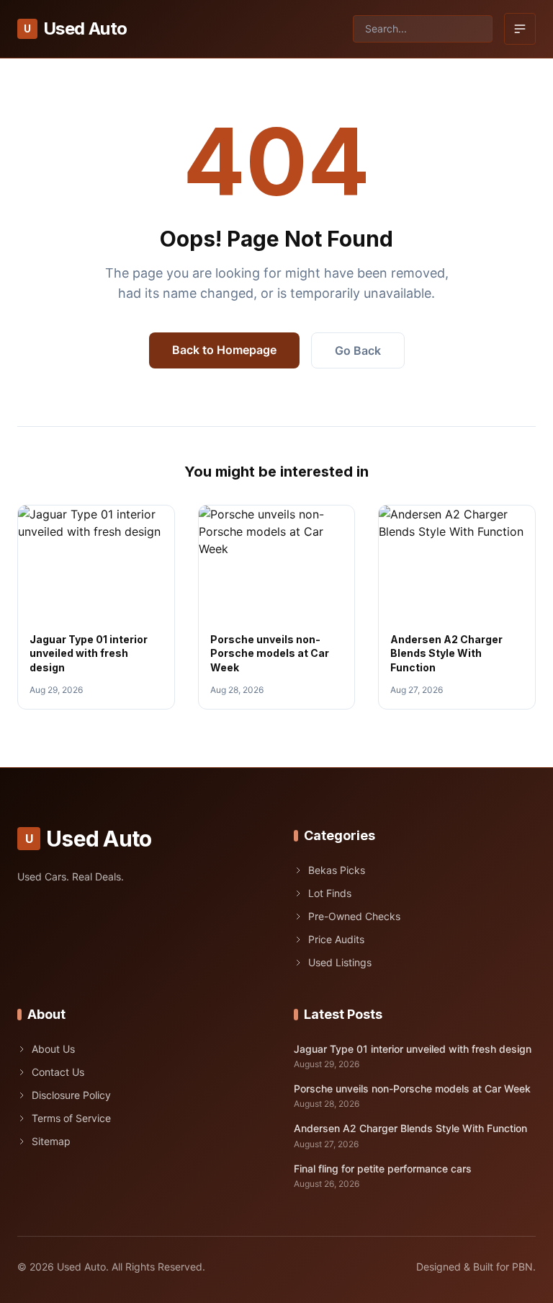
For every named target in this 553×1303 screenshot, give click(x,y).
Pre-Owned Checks (354, 916)
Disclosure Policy (71, 1095)
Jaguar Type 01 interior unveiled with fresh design (89, 653)
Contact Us (58, 1072)
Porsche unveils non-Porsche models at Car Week (269, 653)
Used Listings (340, 962)
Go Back (358, 350)
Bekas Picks (336, 870)
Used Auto (75, 28)
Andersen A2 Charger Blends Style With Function (446, 653)
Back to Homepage (224, 350)
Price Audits (336, 939)
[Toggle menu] (520, 29)
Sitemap (51, 1141)
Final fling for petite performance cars (383, 1168)
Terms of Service (71, 1118)
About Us (53, 1049)
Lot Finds (329, 893)
